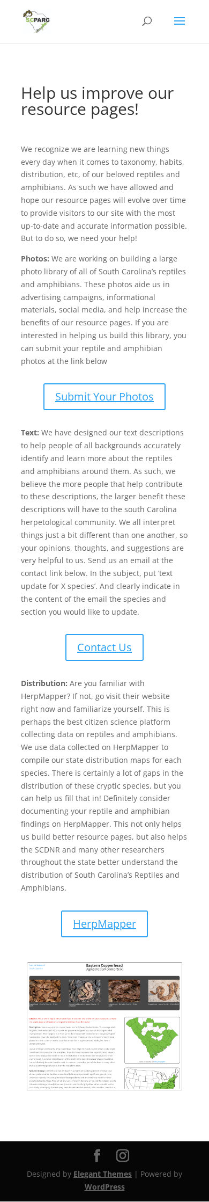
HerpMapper (104, 923)
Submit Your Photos (104, 396)
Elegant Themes (102, 1174)
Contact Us (104, 647)
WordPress (105, 1187)
